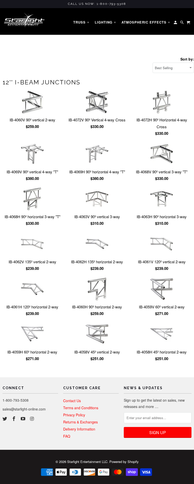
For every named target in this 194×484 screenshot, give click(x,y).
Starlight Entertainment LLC (87, 461)
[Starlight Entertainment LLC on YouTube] (23, 418)
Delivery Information (79, 429)
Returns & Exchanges (80, 421)
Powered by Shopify (124, 461)
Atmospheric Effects (146, 22)
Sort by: (187, 59)
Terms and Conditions (80, 407)
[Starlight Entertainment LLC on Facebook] (14, 418)
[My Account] (176, 23)
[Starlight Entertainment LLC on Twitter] (5, 418)
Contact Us (72, 400)
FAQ (66, 436)
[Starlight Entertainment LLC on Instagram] (32, 418)
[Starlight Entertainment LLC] (24, 21)
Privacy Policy (74, 414)
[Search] (182, 23)
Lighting (105, 22)
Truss (81, 22)
